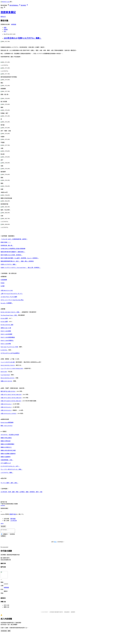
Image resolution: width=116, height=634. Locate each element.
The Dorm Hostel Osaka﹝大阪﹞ (9, 315)
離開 (9, 630)
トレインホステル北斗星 (8, 362)
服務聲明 (73, 612)
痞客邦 (11, 514)
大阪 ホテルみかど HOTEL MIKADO (11, 401)
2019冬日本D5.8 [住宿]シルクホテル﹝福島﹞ (22, 38)
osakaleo (3, 505)
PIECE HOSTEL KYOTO (7, 378)
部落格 (6, 29)
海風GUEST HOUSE (6, 381)
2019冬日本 (13, 520)
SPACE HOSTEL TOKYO (8, 365)
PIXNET (46, 612)
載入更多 (3, 526)
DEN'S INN (4, 371)
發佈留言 (3, 536)
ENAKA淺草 (4, 318)
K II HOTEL (4, 350)
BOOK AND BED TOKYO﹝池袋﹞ (10, 312)
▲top (2, 523)
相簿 (5, 27)
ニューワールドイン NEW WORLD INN (12, 368)
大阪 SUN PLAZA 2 (6, 407)
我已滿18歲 (3, 630)
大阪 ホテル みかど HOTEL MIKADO (11, 397)
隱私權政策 (66, 612)
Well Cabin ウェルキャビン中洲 (9, 347)
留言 (14, 514)
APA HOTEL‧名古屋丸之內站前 (10, 434)
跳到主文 (3, 16)
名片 (5, 31)
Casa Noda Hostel (5, 374)
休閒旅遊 (13, 24)
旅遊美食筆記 (8, 12)
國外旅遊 (12, 518)
